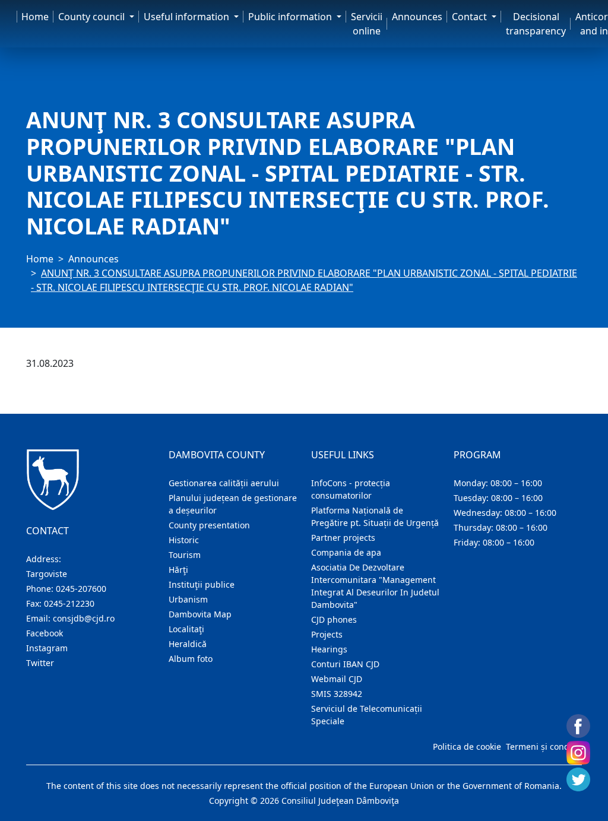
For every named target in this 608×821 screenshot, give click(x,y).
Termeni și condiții (543, 746)
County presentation (209, 525)
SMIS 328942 (336, 693)
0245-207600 (81, 588)
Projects (327, 634)
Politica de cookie (467, 746)
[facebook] (578, 726)
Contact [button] (470, 16)
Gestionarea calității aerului (224, 483)
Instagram (47, 648)
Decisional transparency (536, 23)
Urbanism (188, 599)
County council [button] (92, 16)
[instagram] (578, 753)
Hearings (329, 649)
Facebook (44, 633)
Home (35, 16)
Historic (184, 540)
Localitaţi (186, 629)
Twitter (40, 662)
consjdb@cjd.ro (84, 618)
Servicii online (366, 23)
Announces (417, 16)
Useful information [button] (188, 16)
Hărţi (178, 569)
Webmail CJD (336, 678)
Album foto (191, 658)
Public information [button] (291, 16)
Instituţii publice (202, 584)
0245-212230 (69, 603)
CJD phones (334, 619)
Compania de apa (346, 552)
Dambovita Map (200, 614)
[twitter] (578, 779)
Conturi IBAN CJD (345, 664)
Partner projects (343, 537)
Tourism (185, 554)
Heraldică (188, 643)
